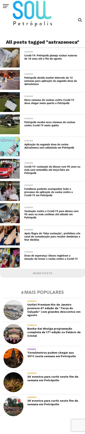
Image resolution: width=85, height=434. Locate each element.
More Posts (42, 273)
